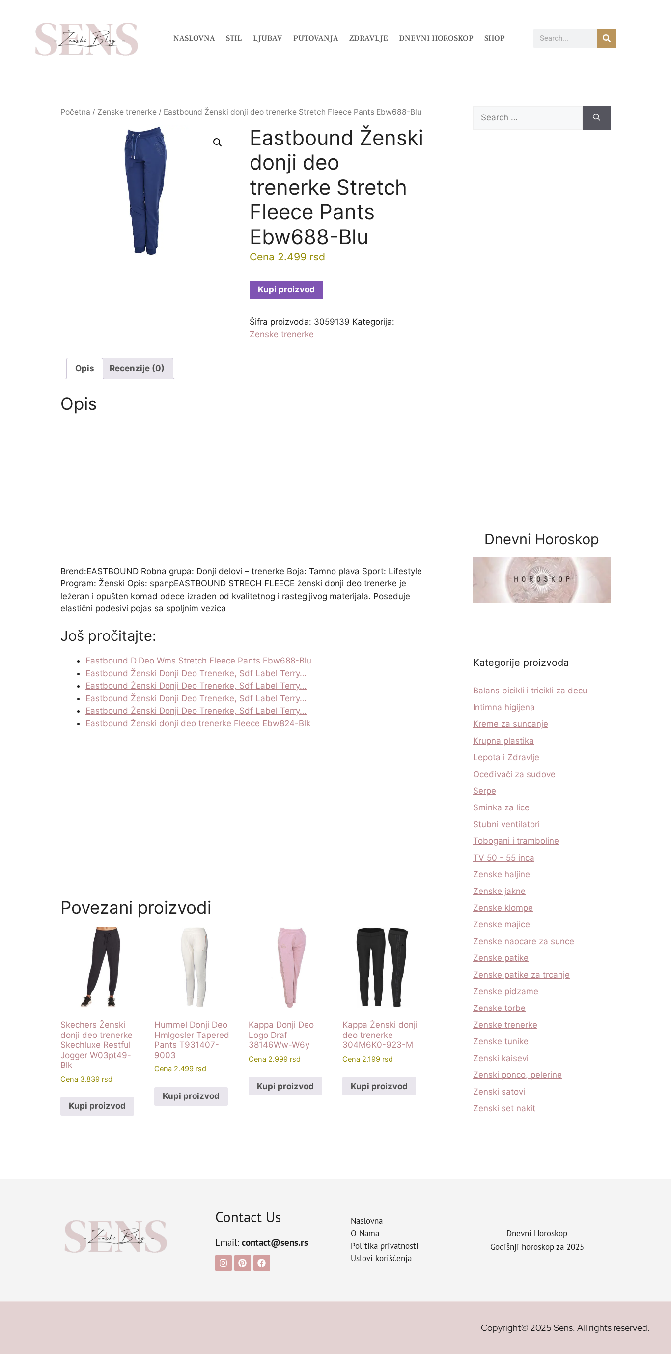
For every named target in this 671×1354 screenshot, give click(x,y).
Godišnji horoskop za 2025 (537, 1246)
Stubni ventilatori (506, 824)
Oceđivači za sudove (514, 774)
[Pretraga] (606, 38)
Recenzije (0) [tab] (137, 368)
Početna (75, 111)
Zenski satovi (499, 1091)
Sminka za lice (501, 807)
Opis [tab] (84, 368)
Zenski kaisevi (501, 1058)
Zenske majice (501, 924)
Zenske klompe (503, 908)
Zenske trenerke (127, 111)
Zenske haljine (501, 874)
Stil (234, 38)
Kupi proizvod (286, 289)
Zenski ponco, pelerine (517, 1075)
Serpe (484, 791)
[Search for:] (528, 118)
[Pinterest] (242, 1263)
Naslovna (194, 38)
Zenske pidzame (505, 991)
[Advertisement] (242, 492)
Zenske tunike (501, 1041)
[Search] (597, 118)
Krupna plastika (503, 741)
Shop (494, 38)
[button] (217, 142)
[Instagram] (223, 1263)
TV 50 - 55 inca (503, 858)
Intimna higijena (504, 707)
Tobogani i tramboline (516, 841)
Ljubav (267, 38)
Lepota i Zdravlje (506, 757)
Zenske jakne (499, 891)
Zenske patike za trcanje (521, 974)
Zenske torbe (499, 1008)
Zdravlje (368, 38)
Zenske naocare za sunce (523, 941)
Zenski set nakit (504, 1108)
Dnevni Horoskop (436, 38)
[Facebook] (261, 1263)
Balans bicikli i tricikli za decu (530, 690)
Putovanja (315, 38)
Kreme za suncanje (510, 724)
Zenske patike (501, 958)
